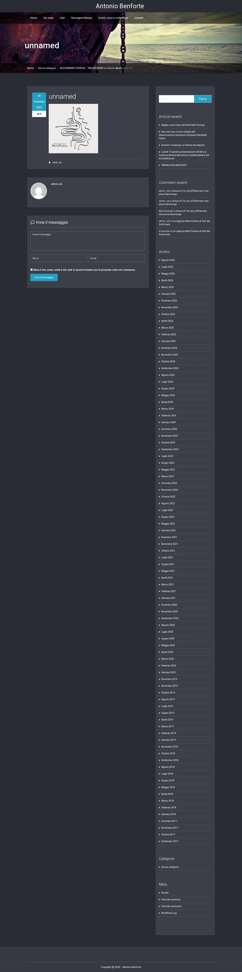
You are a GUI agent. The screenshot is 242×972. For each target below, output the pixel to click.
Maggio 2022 (168, 523)
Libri (62, 17)
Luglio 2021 (167, 557)
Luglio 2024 (167, 381)
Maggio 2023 (168, 469)
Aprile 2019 (167, 719)
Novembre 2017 (169, 827)
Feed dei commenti (171, 906)
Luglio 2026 (167, 267)
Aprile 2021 (167, 577)
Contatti (138, 17)
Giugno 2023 (167, 463)
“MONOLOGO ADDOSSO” (174, 165)
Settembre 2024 (169, 368)
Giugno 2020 (167, 638)
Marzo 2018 (167, 800)
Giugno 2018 (167, 780)
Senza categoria (47, 68)
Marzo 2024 (167, 408)
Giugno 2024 (167, 388)
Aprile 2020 (167, 652)
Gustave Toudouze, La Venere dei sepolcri (183, 145)
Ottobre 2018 (168, 753)
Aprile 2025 (167, 321)
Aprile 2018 (167, 794)
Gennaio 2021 (168, 598)
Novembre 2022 (169, 490)
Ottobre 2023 (168, 442)
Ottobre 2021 (168, 550)
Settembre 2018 (169, 760)
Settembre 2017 (169, 841)
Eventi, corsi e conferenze (113, 17)
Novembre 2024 (169, 354)
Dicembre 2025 (169, 300)
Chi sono (48, 17)
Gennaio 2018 (168, 814)
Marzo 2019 (167, 726)
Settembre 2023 (169, 449)
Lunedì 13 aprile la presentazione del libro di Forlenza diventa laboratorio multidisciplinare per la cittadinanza (184, 155)
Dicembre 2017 (169, 821)
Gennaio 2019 (168, 740)
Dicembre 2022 (169, 483)
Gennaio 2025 (168, 341)
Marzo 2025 (167, 327)
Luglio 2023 (167, 456)
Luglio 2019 (167, 706)
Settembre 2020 (169, 618)
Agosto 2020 (168, 625)
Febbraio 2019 (168, 733)
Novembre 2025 (169, 307)
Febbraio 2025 (168, 334)
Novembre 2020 (169, 611)
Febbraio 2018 (168, 807)
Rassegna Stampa (81, 17)
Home (33, 17)
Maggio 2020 (168, 645)
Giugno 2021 (167, 564)
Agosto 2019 (168, 699)
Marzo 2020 (167, 659)
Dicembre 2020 (169, 604)
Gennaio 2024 (168, 422)
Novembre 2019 (169, 686)
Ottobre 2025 (168, 314)
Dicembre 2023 (169, 429)
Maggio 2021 (168, 571)
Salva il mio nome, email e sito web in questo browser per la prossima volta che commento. (84, 269)
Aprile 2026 (167, 280)
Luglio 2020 (167, 631)
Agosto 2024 (168, 375)
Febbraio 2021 (168, 591)
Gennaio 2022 (168, 530)
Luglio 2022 (167, 510)
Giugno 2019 (167, 713)
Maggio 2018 (168, 787)
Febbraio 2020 (168, 665)
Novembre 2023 (169, 435)
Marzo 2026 (167, 287)
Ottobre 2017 (168, 834)
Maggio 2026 (168, 273)
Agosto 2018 (168, 767)
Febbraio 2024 (168, 415)
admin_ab (57, 162)
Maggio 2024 (168, 395)
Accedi (164, 892)
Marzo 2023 (167, 476)
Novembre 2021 (169, 544)
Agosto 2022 (168, 503)
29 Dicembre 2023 (39, 101)
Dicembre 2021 (169, 537)
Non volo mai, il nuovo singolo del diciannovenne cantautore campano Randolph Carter (183, 135)
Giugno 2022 (167, 517)
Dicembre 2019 (169, 679)
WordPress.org (169, 913)
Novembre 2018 (169, 746)
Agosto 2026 (168, 260)
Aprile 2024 (167, 402)
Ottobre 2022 (168, 496)
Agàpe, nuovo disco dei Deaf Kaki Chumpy (183, 125)
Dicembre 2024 (169, 348)
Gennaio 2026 (168, 294)
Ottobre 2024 (168, 361)
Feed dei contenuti (170, 899)
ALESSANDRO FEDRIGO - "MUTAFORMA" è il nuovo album (91, 68)
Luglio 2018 (167, 773)
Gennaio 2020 (168, 672)
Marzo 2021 (167, 584)
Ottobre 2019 (168, 692)
